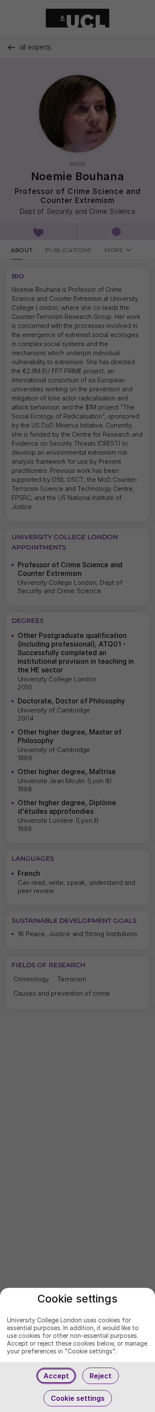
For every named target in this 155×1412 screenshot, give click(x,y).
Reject (101, 1375)
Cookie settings (78, 1398)
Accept (56, 1375)
